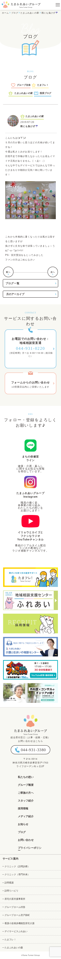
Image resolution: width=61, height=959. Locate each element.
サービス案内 (10, 858)
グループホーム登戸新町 (17, 915)
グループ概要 (26, 785)
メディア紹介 (26, 816)
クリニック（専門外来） (17, 874)
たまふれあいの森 (14, 947)
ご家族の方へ (26, 792)
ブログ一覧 (13, 283)
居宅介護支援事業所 (15, 898)
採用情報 (23, 808)
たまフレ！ (10, 939)
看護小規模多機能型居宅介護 (19, 923)
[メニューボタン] (56, 5)
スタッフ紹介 (26, 800)
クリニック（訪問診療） (17, 866)
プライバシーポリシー (29, 849)
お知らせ (23, 824)
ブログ (22, 832)
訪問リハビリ (11, 890)
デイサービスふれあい (16, 931)
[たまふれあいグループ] (21, 4)
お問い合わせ (26, 840)
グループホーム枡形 (15, 907)
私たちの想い (26, 777)
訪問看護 (9, 882)
